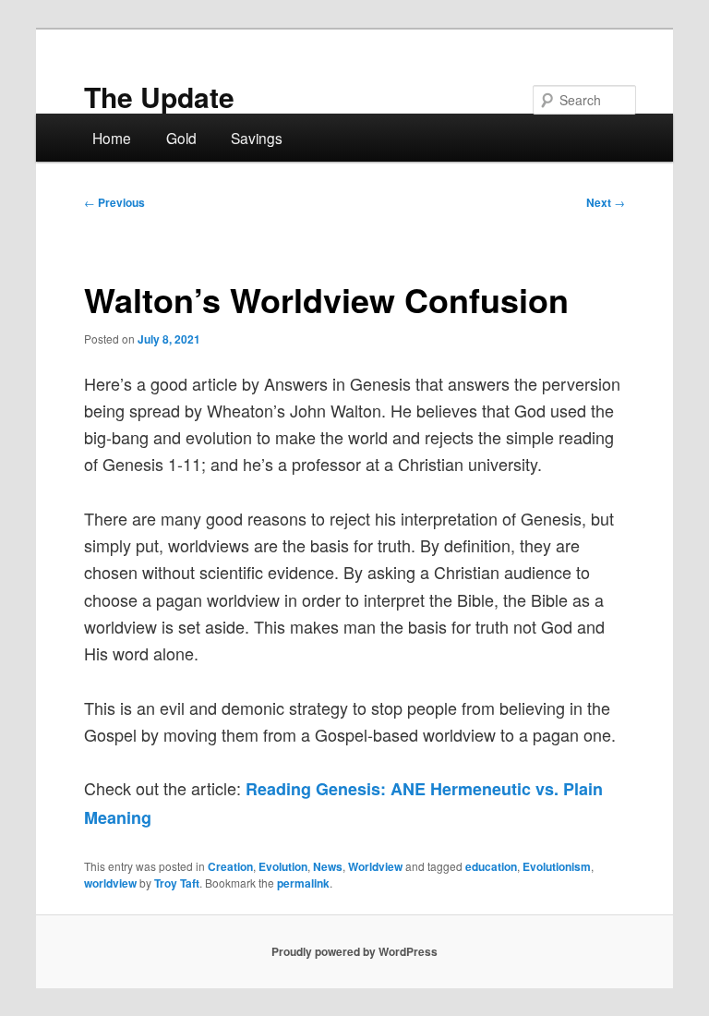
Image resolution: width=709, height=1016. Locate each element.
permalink (303, 883)
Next (605, 202)
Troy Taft (176, 883)
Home (111, 137)
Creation (230, 866)
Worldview (375, 866)
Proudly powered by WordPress (354, 951)
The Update (159, 96)
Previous (114, 202)
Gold (181, 137)
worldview (110, 883)
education (491, 866)
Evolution (282, 866)
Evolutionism (557, 866)
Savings (256, 137)
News (327, 866)
